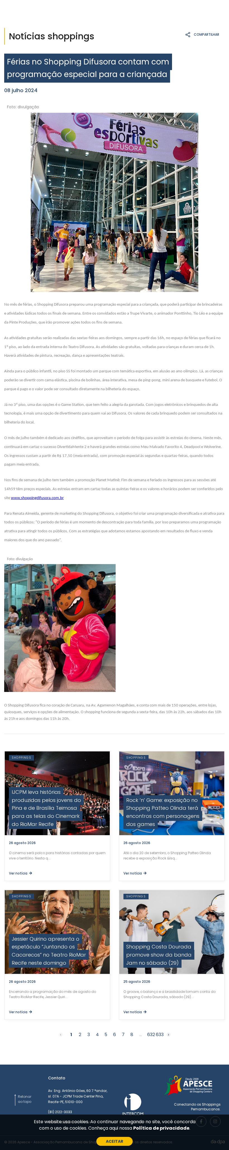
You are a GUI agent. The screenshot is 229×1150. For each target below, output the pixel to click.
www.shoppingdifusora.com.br (37, 498)
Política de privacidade (161, 1128)
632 (151, 1034)
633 (160, 1034)
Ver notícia (19, 873)
